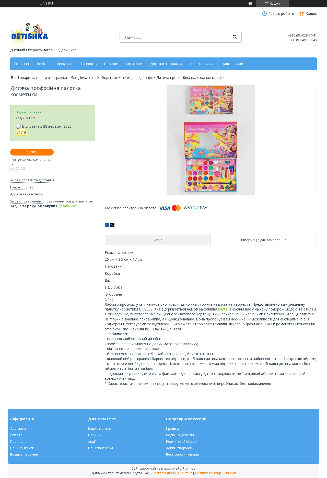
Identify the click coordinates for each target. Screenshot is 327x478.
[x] (112, 225)
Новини (94, 435)
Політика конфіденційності (215, 473)
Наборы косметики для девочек (125, 77)
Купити (32, 152)
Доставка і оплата (166, 64)
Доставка (18, 428)
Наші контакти (22, 448)
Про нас (111, 64)
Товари (86, 64)
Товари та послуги (33, 77)
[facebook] (107, 225)
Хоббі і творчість (179, 448)
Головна (21, 64)
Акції (92, 441)
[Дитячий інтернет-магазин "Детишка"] (29, 33)
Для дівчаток (82, 77)
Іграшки (60, 77)
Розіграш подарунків (54, 64)
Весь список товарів (182, 454)
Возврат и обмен (24, 454)
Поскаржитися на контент (172, 473)
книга (223, 309)
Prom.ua (188, 468)
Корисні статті (99, 428)
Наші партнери (100, 448)
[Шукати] (234, 37)
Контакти (134, 64)
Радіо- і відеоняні (180, 435)
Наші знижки (232, 64)
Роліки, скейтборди (181, 441)
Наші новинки (202, 64)
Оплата (16, 435)
